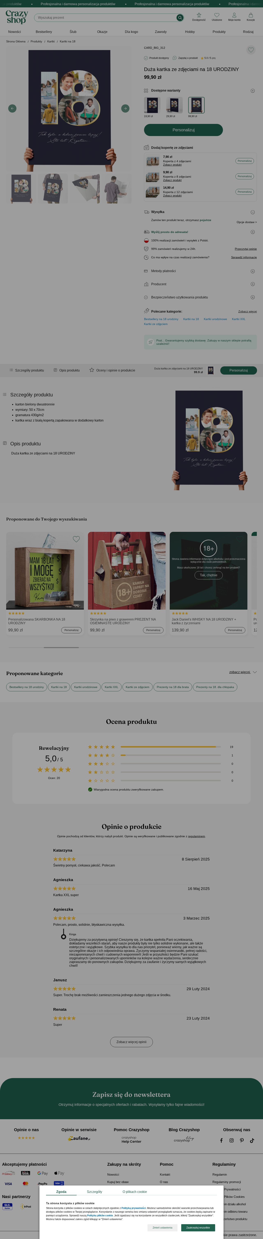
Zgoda (61, 1192)
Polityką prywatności (133, 1208)
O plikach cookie (135, 1192)
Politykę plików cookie (100, 1215)
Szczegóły (94, 1192)
